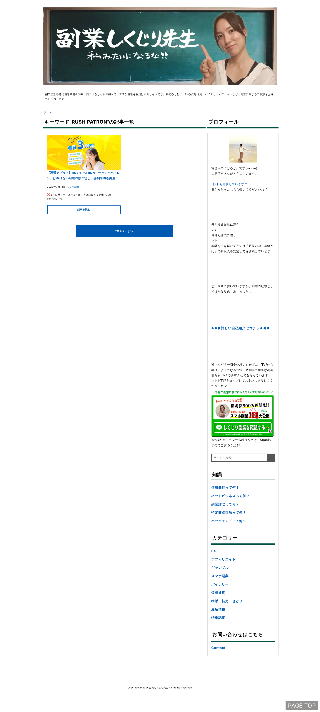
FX (213, 551)
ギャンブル (220, 568)
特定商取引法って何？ (228, 512)
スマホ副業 (73, 186)
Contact (218, 648)
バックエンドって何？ (228, 521)
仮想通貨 (218, 593)
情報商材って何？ (225, 487)
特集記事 (218, 618)
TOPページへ (124, 231)
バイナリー (220, 584)
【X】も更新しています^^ (229, 184)
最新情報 (218, 609)
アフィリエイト (223, 559)
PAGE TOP (302, 705)
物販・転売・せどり (227, 601)
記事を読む (83, 209)
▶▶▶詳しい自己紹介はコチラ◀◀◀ (240, 328)
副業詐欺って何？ (225, 504)
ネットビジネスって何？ (230, 496)
